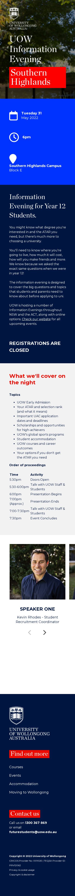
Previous (30, 630)
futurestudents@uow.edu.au (33, 832)
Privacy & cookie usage (21, 869)
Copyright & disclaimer (22, 874)
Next (45, 630)
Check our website (36, 319)
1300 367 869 (36, 823)
